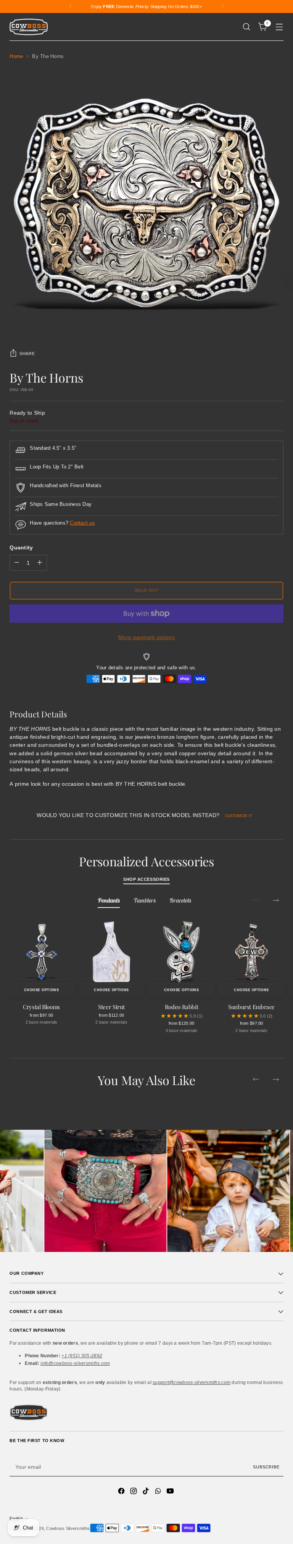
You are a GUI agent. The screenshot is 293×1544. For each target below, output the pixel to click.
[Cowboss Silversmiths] (29, 27)
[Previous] (70, 6)
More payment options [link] (146, 637)
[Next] (222, 6)
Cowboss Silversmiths (68, 1528)
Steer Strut (111, 1007)
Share (27, 353)
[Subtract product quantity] (17, 562)
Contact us (82, 523)
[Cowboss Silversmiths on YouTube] (170, 1492)
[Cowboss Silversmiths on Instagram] (134, 1492)
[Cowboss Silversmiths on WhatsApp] (158, 1492)
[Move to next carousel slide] (275, 900)
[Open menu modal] (279, 27)
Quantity (21, 547)
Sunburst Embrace (251, 1007)
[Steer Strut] (111, 952)
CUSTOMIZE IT (238, 816)
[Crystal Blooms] (41, 952)
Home (16, 56)
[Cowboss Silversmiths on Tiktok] (146, 1492)
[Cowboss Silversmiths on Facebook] (122, 1492)
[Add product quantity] (40, 562)
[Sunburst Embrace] (251, 952)
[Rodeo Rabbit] (181, 952)
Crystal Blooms (41, 1007)
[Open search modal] (246, 27)
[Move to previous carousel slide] (256, 1079)
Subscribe (266, 1467)
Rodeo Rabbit (181, 1007)
